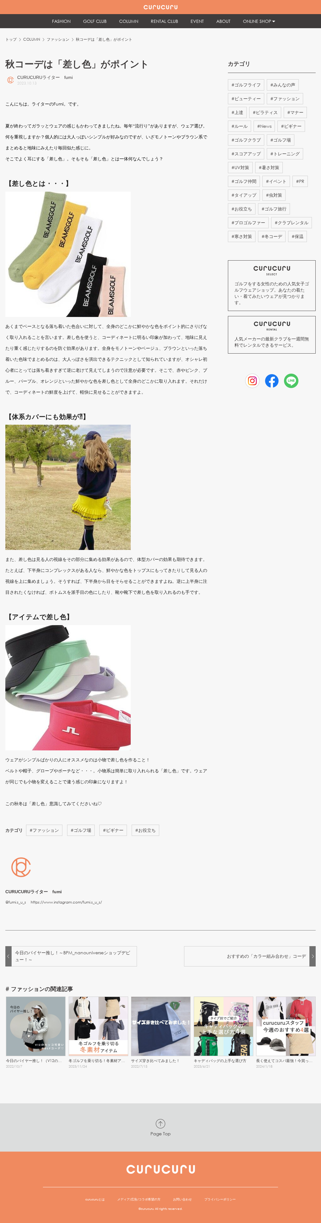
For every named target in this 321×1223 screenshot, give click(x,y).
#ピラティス (265, 112)
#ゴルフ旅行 (274, 209)
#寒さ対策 (241, 236)
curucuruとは (95, 1199)
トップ (11, 39)
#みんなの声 (282, 85)
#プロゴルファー (248, 222)
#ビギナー (113, 830)
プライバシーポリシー (220, 1199)
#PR (300, 181)
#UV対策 (240, 167)
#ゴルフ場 (81, 830)
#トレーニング (285, 154)
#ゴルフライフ (246, 85)
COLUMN (31, 39)
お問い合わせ (182, 1199)
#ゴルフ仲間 (243, 181)
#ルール (239, 126)
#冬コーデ (271, 236)
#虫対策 (274, 195)
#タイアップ (243, 195)
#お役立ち (145, 830)
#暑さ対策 (269, 167)
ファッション (58, 39)
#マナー (295, 112)
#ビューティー (246, 98)
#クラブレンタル (291, 222)
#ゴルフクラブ (246, 140)
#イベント (276, 181)
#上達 (237, 112)
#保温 (297, 236)
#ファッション (44, 830)
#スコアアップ (246, 154)
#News (264, 126)
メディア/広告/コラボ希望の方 (138, 1199)
